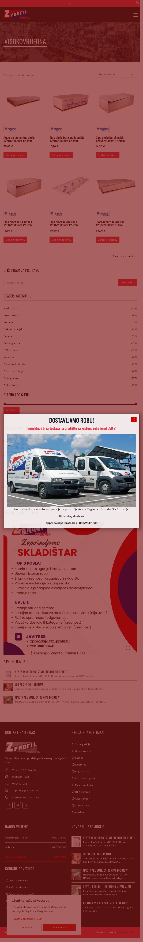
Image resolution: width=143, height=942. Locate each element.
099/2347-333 (88, 523)
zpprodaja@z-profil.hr (60, 523)
